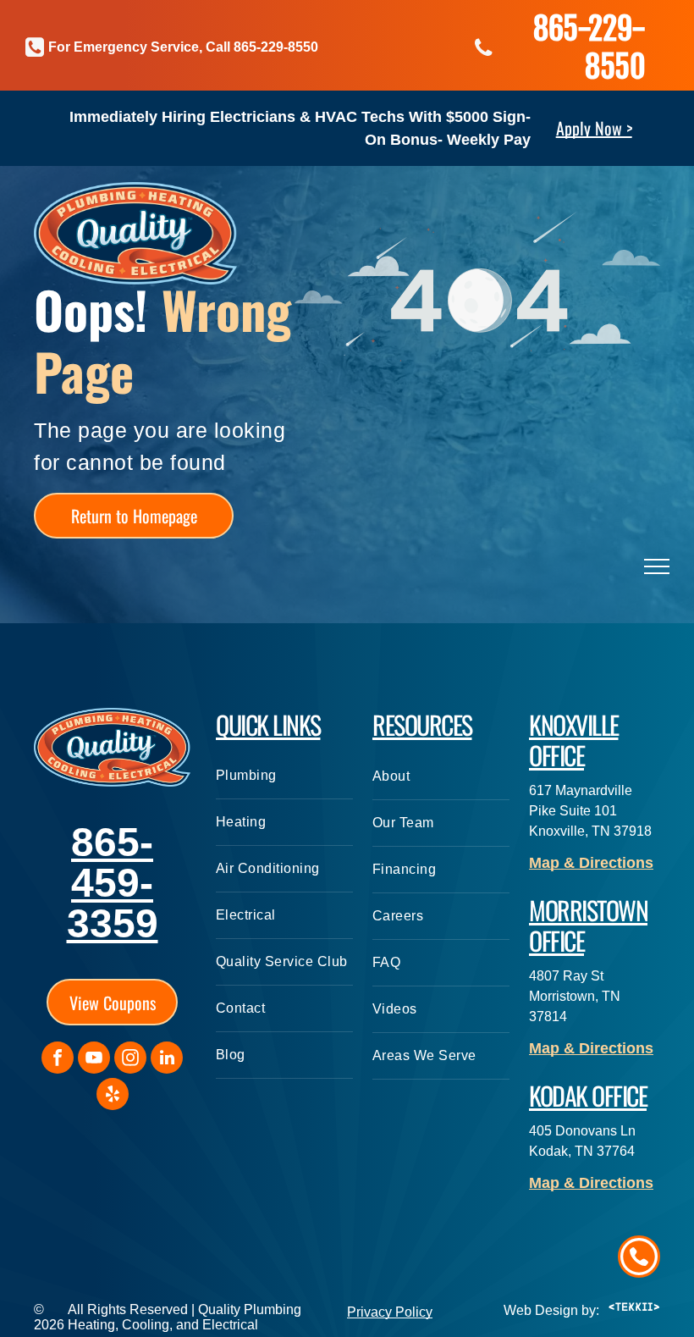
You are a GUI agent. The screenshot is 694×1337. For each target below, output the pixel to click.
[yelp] (112, 1096)
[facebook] (57, 1059)
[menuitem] (284, 776)
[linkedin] (167, 1059)
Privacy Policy (389, 1312)
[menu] (657, 566)
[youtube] (94, 1059)
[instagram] (130, 1059)
